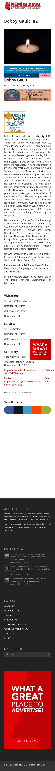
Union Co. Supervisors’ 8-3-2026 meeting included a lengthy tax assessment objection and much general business (30, 557)
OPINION (7, 638)
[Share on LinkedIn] (27, 410)
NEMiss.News (27, 392)
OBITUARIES (9, 633)
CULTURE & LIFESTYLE (13, 610)
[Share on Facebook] (8, 410)
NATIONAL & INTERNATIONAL (16, 629)
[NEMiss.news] (22, 5)
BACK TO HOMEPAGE (37, 765)
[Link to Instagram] (49, 768)
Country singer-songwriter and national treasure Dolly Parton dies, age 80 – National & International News (30, 569)
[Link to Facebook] (44, 768)
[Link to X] (40, 768)
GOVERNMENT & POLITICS (15, 624)
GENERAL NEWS (10, 619)
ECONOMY (8, 615)
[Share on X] (18, 410)
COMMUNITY (9, 606)
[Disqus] (27, 455)
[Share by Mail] (46, 410)
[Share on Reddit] (36, 410)
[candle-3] (27, 46)
